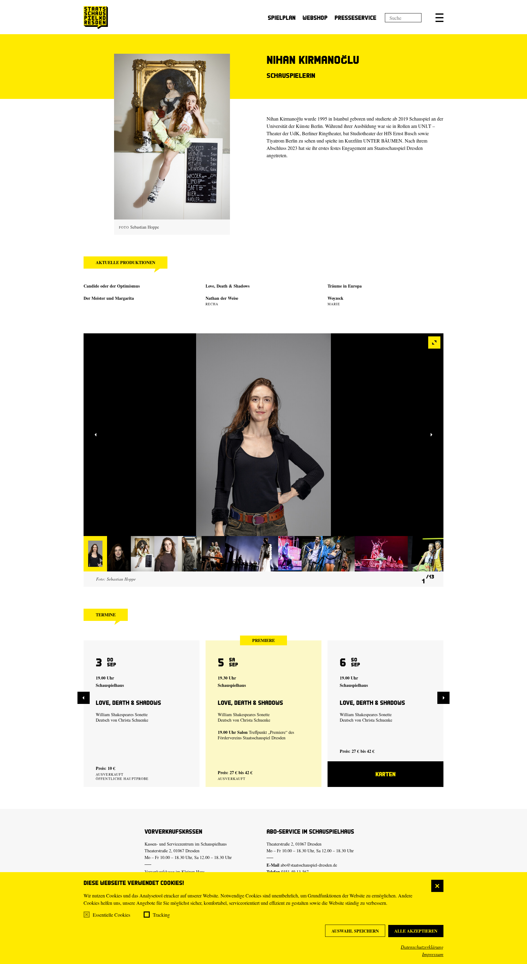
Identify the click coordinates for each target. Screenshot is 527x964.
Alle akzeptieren (415, 931)
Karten (385, 773)
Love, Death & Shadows (227, 286)
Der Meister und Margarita (109, 298)
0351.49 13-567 (295, 872)
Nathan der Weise (222, 298)
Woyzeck (335, 298)
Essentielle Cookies (111, 914)
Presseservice (355, 17)
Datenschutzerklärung (422, 947)
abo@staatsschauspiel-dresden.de (309, 865)
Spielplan (282, 17)
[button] (439, 17)
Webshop (315, 17)
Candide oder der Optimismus (112, 286)
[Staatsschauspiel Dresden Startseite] (96, 17)
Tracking (161, 914)
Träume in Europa (345, 286)
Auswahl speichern (355, 931)
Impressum (432, 954)
